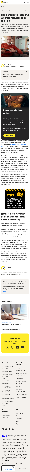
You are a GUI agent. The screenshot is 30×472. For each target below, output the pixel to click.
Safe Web (18, 386)
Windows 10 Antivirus (21, 373)
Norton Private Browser (6, 404)
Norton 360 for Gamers (6, 377)
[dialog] (8, 468)
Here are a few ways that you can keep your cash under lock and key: (14, 75)
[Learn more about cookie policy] (13, 467)
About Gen (4, 463)
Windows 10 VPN (20, 392)
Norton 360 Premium (7, 374)
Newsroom (11, 463)
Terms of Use (16, 466)
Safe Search (19, 389)
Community (19, 418)
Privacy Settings (22, 468)
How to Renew (6, 417)
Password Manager (21, 397)
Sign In (18, 424)
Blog (2, 6)
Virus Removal (19, 378)
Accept (6, 469)
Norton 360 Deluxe (7, 371)
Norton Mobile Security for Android (7, 387)
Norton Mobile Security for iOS (6, 391)
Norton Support (6, 415)
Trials (17, 421)
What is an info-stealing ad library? (11, 324)
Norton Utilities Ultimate (6, 395)
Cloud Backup (19, 384)
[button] (15, 72)
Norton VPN (5, 381)
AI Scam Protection (21, 370)
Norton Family (6, 383)
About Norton (19, 413)
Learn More (9, 135)
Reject (10, 469)
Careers (18, 463)
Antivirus (18, 368)
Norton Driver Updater (8, 398)
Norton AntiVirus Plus (7, 366)
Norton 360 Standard (7, 369)
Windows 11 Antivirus (21, 376)
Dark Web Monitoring (21, 394)
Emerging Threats (6, 322)
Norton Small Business (8, 401)
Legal (22, 463)
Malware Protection (21, 381)
